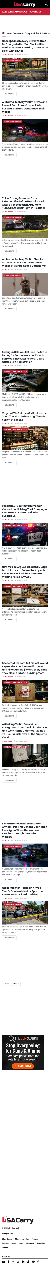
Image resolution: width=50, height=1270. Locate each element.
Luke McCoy (8, 55)
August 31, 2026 (21, 55)
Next (15, 984)
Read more (11, 94)
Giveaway (30, 1243)
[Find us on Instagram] (13, 1262)
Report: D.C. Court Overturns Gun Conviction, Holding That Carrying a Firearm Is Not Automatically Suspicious (24, 510)
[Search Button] (46, 4)
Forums (35, 1239)
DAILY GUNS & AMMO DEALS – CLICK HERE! (21, 11)
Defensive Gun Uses (12, 60)
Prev (7, 984)
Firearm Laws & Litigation (15, 371)
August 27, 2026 (21, 741)
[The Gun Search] (23, 1052)
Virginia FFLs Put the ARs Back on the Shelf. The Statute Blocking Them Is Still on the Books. (24, 416)
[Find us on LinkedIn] (23, 1262)
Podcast (5, 1243)
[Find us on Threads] (38, 1262)
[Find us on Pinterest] (33, 1262)
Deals (21, 1243)
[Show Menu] (3, 4)
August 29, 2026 (21, 366)
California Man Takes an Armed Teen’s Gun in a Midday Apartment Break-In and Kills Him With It (23, 891)
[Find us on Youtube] (3, 1262)
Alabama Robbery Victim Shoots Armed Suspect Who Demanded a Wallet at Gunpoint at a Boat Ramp (24, 262)
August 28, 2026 (21, 520)
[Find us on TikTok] (28, 1262)
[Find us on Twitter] (18, 1262)
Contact (5, 1247)
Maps (17, 1239)
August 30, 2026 (21, 270)
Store (14, 1243)
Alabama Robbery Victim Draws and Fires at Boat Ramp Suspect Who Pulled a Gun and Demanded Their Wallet (24, 107)
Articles (25, 1239)
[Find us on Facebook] (8, 1262)
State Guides (7, 1239)
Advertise (41, 1243)
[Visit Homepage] (24, 4)
